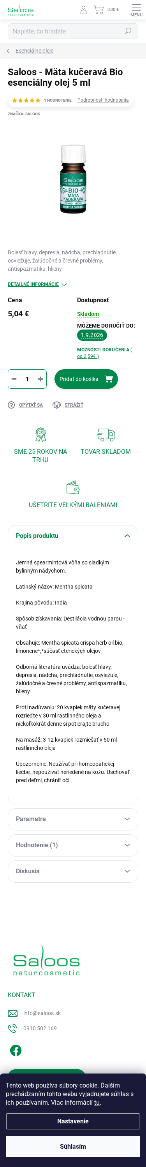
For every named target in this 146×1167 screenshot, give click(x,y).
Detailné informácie (33, 284)
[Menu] (136, 9)
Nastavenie (73, 1121)
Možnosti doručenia (104, 353)
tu (97, 1102)
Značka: (24, 114)
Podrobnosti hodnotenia (103, 100)
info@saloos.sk (42, 1013)
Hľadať (128, 31)
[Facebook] (14, 1049)
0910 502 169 (40, 1028)
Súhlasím (73, 1146)
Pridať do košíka (79, 379)
